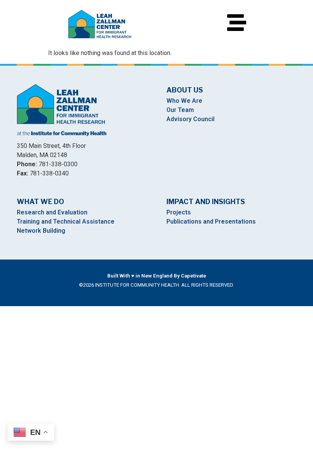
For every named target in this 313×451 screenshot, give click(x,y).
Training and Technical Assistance (66, 221)
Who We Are (184, 100)
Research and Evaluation (52, 212)
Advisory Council (190, 119)
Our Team (180, 110)
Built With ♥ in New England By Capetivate (156, 276)
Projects (178, 212)
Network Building (41, 230)
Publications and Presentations (211, 221)
